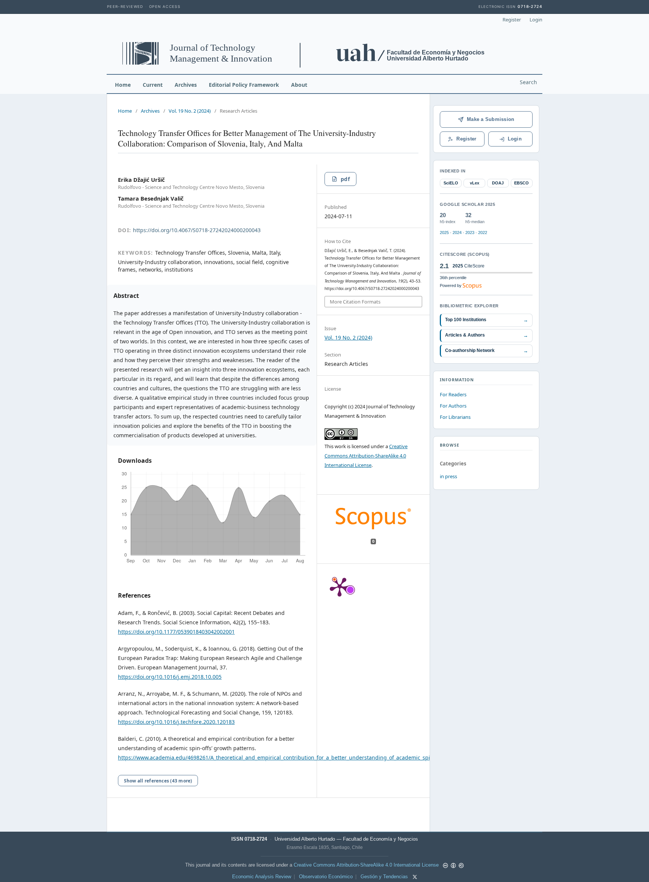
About (299, 84)
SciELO (451, 183)
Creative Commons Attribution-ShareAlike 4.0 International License (366, 455)
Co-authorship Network (486, 350)
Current (153, 84)
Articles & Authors (486, 335)
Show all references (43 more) (158, 781)
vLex (474, 183)
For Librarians (455, 417)
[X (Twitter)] (414, 876)
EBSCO (521, 183)
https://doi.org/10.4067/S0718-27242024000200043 (197, 230)
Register (512, 19)
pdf (345, 179)
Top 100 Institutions (486, 320)
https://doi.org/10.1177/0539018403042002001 (176, 631)
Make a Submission (490, 119)
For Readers (453, 394)
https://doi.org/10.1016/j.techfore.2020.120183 (176, 721)
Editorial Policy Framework (244, 84)
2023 (469, 232)
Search (528, 82)
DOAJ (498, 183)
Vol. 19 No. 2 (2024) (190, 110)
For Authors (453, 405)
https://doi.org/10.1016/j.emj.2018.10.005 (170, 676)
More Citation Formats (355, 301)
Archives (186, 84)
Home (123, 84)
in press (448, 476)
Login (536, 19)
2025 (444, 232)
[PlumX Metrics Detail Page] (339, 586)
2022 (482, 232)
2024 (457, 232)
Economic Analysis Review (261, 876)
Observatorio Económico (326, 876)
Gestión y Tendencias (384, 876)
